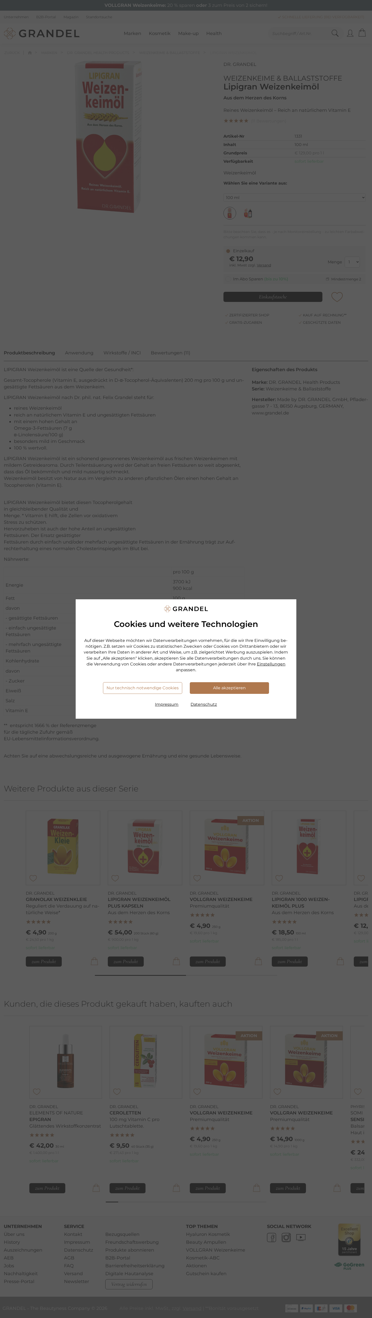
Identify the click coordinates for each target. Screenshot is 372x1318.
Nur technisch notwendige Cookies (143, 687)
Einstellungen (271, 664)
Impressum (166, 704)
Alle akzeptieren (229, 687)
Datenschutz (204, 704)
